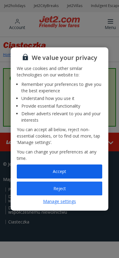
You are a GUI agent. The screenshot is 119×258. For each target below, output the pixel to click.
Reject (59, 188)
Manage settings (59, 201)
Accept (59, 171)
